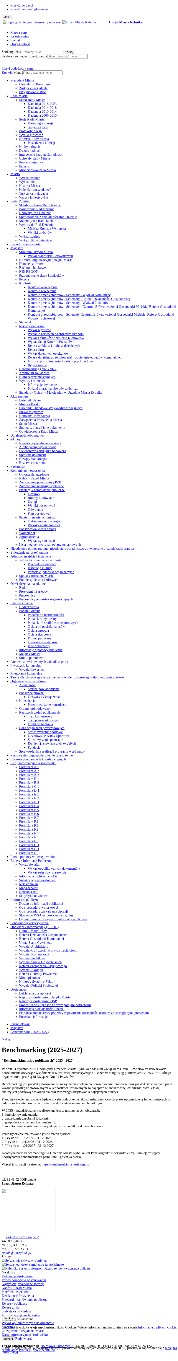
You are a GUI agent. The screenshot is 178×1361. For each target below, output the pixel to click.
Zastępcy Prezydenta (33, 88)
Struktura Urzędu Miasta (36, 252)
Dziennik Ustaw (30, 400)
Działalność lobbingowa (27, 435)
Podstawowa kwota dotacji (37, 529)
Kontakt (15, 40)
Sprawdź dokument (32, 455)
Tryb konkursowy (40, 716)
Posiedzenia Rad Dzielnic (36, 209)
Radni (23, 587)
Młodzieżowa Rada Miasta (37, 170)
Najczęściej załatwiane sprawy (40, 443)
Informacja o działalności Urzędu (41, 1009)
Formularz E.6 (29, 814)
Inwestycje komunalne (25, 665)
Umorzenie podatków (43, 642)
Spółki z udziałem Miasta (36, 576)
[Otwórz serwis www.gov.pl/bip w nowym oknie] (32, 22)
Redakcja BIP (28, 892)
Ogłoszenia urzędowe (34, 474)
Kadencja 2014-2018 (42, 107)
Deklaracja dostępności (35, 993)
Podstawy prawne (31, 693)
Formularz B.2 (29, 782)
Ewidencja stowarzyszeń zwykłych (52, 743)
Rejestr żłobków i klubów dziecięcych (54, 345)
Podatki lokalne (29, 611)
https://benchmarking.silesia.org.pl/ (65, 1164)
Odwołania (35, 509)
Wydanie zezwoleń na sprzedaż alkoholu (56, 334)
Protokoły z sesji (30, 131)
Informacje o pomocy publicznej (41, 650)
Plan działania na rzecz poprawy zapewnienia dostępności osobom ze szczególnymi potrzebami (84, 1013)
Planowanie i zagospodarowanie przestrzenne (41, 755)
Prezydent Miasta (22, 80)
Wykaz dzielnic (29, 178)
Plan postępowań (39, 513)
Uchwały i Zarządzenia (44, 697)
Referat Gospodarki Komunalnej (41, 938)
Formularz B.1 (29, 779)
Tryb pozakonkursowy (43, 720)
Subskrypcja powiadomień (37, 880)
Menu (17, 72)
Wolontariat (27, 533)
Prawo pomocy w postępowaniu (32, 857)
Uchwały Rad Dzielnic (35, 213)
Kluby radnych (29, 146)
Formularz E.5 (29, 810)
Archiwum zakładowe (34, 373)
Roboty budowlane (41, 498)
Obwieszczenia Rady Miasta (38, 431)
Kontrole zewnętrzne (42, 291)
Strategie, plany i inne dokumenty (42, 427)
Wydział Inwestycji (32, 669)
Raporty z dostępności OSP (38, 1001)
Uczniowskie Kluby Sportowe (48, 736)
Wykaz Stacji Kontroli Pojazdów (50, 342)
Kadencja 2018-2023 (42, 104)
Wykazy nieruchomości (44, 525)
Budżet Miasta (29, 607)
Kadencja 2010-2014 (42, 111)
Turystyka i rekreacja (33, 193)
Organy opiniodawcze (34, 708)
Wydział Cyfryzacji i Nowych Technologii (48, 950)
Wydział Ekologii (31, 970)
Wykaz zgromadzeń (41, 541)
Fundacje (34, 747)
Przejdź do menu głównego (29, 9)
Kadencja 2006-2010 (42, 115)
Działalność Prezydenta (35, 84)
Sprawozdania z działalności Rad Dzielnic (48, 217)
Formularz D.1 (29, 790)
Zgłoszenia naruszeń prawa (29, 552)
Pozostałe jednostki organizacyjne (51, 572)
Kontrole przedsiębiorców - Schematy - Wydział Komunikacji (70, 295)
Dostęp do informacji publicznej (41, 903)
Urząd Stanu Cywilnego (35, 942)
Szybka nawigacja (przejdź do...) (24, 56)
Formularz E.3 (29, 802)
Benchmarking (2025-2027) (38, 369)
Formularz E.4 (29, 806)
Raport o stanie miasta (25, 244)
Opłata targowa (38, 630)
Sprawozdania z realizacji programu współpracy (52, 751)
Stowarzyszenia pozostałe (45, 740)
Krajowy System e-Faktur (36, 981)
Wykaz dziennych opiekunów (48, 353)
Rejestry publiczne (31, 326)
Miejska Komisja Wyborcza (47, 228)
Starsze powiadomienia (43, 689)
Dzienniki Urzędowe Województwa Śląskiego (50, 408)
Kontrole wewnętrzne (43, 287)
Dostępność (18, 989)
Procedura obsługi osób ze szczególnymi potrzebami (55, 1005)
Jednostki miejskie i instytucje (30, 556)
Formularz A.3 (29, 775)
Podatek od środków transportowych (53, 622)
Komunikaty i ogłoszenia (27, 470)
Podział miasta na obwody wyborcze (53, 388)
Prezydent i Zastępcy (33, 591)
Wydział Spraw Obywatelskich (40, 962)
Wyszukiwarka (29, 864)
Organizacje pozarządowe (28, 681)
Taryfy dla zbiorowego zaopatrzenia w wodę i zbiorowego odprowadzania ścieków (67, 677)
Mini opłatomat (29, 978)
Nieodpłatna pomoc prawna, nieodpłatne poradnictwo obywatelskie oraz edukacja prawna (72, 548)
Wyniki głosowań (31, 135)
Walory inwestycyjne (33, 197)
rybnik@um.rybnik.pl (16, 1253)
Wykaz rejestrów (39, 330)
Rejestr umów (37, 365)
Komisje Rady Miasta (34, 139)
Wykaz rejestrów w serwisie (47, 872)
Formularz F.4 (28, 833)
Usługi (32, 502)
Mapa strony (19, 32)
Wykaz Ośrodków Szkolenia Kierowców (56, 338)
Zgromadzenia (29, 537)
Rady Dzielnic (20, 201)
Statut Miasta (28, 423)
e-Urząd (15, 439)
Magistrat (16, 248)
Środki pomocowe (31, 658)
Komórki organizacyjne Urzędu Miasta (46, 260)
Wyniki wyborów (40, 232)
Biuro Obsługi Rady (33, 931)
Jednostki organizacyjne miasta (40, 560)
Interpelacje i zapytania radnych (41, 154)
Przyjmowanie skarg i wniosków (41, 275)
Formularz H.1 (29, 849)
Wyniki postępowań (41, 505)
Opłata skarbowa (39, 634)
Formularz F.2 (28, 825)
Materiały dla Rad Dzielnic (37, 221)
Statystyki (26, 322)
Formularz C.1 (29, 786)
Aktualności (27, 685)
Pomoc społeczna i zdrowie (38, 580)
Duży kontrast (20, 44)
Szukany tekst (11, 52)
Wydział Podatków (32, 958)
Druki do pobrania (40, 724)
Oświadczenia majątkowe (28, 583)
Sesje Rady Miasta (31, 119)
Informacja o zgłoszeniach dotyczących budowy (61, 361)
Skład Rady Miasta (32, 100)
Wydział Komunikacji (34, 954)
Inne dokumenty (39, 646)
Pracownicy (27, 595)
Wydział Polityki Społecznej (38, 985)
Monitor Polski (29, 404)
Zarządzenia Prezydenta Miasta (40, 420)
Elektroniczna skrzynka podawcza (42, 451)
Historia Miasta (29, 185)
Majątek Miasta (29, 654)
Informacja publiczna (24, 899)
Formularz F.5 (28, 837)
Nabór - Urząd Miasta (34, 478)
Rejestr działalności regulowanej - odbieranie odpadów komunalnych (75, 357)
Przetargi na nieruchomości (37, 517)
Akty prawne (19, 396)
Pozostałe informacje (33, 1017)
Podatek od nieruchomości (46, 615)
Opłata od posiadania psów (46, 626)
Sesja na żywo (38, 127)
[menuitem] (93, 86)
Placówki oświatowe (42, 564)
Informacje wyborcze (42, 384)
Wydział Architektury (33, 946)
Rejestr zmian (19, 36)
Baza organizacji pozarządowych (41, 728)
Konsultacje (27, 701)
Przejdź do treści (21, 5)
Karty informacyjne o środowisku (33, 763)
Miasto (15, 174)
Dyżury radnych (30, 150)
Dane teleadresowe (32, 264)
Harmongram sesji (40, 123)
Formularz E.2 (29, 798)
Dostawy (34, 494)
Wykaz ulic (27, 182)
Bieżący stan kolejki (33, 459)
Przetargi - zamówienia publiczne (42, 490)
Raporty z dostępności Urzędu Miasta (45, 997)
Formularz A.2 (29, 771)
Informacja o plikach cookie (38, 876)
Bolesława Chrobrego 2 (22, 1237)
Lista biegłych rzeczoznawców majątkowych (50, 544)
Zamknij (8, 1318)
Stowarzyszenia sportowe (45, 732)
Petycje (24, 166)
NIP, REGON (28, 271)
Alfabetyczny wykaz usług (37, 447)
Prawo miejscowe (31, 162)
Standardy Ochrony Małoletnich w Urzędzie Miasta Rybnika (60, 392)
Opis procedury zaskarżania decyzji (43, 911)
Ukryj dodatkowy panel (18, 68)
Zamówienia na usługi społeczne (41, 486)
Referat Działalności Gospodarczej (43, 935)
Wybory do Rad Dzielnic (36, 225)
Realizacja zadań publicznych (39, 712)
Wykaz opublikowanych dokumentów (54, 868)
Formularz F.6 (28, 841)
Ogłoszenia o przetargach (45, 521)
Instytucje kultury (40, 568)
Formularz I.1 (28, 853)
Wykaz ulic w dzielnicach (36, 240)
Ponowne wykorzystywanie (29, 923)
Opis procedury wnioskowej (38, 907)
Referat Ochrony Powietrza (38, 974)
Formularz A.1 (29, 767)
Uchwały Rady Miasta (34, 158)
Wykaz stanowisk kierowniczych (50, 256)
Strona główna (20, 1024)
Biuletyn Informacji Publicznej (31, 860)
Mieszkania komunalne (26, 673)
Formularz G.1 (29, 845)
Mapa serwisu (28, 888)
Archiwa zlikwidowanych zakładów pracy (39, 661)
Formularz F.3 (28, 829)
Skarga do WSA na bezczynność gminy (46, 915)
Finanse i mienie (21, 603)
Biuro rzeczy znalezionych (37, 377)
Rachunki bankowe (32, 267)
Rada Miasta (19, 96)
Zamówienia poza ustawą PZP (40, 482)
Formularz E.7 (29, 818)
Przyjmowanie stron (32, 92)
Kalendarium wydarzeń (35, 189)
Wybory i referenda (32, 381)
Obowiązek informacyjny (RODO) (34, 927)
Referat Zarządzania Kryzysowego (43, 966)
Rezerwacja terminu (32, 463)
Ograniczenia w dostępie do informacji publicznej (53, 919)
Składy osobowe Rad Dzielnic (40, 205)
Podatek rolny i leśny (42, 619)
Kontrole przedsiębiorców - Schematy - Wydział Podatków (68, 303)
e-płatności (17, 466)
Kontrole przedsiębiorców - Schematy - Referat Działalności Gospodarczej (79, 299)
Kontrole (25, 283)
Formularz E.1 (29, 794)
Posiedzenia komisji (41, 143)
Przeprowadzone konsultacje (47, 704)
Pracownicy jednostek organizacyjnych (46, 599)
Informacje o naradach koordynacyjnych (38, 759)
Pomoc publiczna (39, 638)
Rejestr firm (36, 349)
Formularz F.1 (28, 821)
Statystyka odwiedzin (33, 896)
